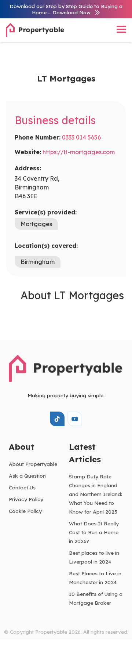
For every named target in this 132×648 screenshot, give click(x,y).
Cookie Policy (25, 511)
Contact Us (22, 487)
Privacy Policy (26, 499)
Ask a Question (27, 476)
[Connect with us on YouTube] (74, 419)
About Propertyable (33, 464)
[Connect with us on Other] (57, 419)
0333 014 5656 (81, 137)
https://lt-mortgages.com (79, 152)
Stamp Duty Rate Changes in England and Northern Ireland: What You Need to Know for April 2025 (95, 494)
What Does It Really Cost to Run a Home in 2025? (94, 532)
